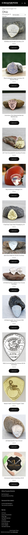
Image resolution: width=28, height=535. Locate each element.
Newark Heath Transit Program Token (14, 403)
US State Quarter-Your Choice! (14, 440)
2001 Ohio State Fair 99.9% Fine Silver (14, 255)
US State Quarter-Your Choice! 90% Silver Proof (14, 320)
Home (3, 8)
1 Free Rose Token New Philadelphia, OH (14, 224)
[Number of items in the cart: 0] (25, 3)
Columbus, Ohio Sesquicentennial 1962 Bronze (14, 116)
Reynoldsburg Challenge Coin (14, 189)
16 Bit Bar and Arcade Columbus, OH (14, 41)
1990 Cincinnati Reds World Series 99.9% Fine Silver (14, 364)
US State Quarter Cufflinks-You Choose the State (14, 283)
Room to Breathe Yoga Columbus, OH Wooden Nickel (14, 78)
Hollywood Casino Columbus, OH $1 (14, 478)
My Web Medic (14, 532)
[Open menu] (22, 3)
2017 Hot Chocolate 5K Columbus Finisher (14, 153)
